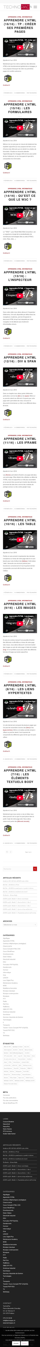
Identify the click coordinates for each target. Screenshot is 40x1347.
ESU (4, 962)
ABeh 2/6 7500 (7, 1046)
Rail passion (19, 1071)
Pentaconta (23, 1068)
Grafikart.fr (6, 85)
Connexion (6, 1095)
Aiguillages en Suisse (18, 1046)
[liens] (28, 727)
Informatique (27, 17)
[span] (27, 396)
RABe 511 (29, 1068)
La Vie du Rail (7, 1065)
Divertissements (8, 954)
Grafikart (29, 1059)
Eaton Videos (7, 957)
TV (4, 1033)
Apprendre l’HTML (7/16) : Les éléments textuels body (20, 776)
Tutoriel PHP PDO (9, 1030)
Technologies (7, 1020)
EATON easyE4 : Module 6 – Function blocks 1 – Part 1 (17, 905)
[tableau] (24, 561)
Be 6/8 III (15, 1049)
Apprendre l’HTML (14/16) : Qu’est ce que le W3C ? (20, 195)
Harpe (5, 1062)
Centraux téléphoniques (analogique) (14, 943)
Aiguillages (6, 938)
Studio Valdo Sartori (9, 1134)
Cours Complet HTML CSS (11, 949)
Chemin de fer (7, 946)
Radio (5, 1001)
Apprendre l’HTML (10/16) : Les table (20, 522)
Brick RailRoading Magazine (16, 1053)
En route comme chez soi (10, 1059)
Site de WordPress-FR (10, 1103)
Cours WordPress (8, 951)
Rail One (6, 1004)
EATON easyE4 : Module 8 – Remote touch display (15, 898)
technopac (33, 93)
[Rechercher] (30, 7)
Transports (6, 1025)
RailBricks (6, 1007)
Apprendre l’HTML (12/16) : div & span (20, 359)
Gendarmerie (7, 967)
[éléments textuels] (23, 821)
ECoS (33, 1056)
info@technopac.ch (9, 1320)
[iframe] (8, 475)
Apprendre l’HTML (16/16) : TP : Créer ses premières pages (20, 26)
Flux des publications (9, 1098)
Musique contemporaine (10, 993)
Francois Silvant (21, 1059)
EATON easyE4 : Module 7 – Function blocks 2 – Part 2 (17, 902)
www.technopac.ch (9, 1323)
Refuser (24, 1343)
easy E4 (20, 1056)
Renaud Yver (7, 1074)
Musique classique (9, 991)
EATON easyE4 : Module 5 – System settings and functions (17, 909)
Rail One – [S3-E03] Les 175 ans (11, 884)
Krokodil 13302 (25, 1062)
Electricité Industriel (9, 959)
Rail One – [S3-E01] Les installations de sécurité (15, 891)
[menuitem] (30, 7)
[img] (4, 650)
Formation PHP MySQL (10, 964)
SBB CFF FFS (7, 1009)
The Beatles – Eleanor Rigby (10, 895)
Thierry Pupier (13, 1077)
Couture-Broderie (8, 1122)
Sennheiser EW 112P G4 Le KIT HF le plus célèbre (16, 881)
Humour (5, 970)
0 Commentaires (19, 93)
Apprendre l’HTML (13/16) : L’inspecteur (20, 276)
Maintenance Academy (10, 983)
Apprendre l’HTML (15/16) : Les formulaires (20, 108)
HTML (10, 1062)
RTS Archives (7, 1131)
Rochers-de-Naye (16, 1074)
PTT (4, 999)
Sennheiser (6, 1014)
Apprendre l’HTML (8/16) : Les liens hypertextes (20, 689)
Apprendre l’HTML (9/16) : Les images (20, 606)
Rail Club (6, 1071)
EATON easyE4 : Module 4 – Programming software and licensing (19, 913)
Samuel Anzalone (26, 1074)
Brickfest (6, 1053)
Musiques (6, 996)
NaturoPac (6, 1126)
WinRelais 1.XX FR (8, 1080)
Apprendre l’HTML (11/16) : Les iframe (20, 441)
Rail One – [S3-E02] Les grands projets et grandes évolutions (18, 888)
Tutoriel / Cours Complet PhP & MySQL (15, 1028)
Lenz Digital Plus (8, 980)
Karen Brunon (16, 1062)
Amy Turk (26, 1046)
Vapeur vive (21, 1077)
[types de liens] (8, 730)
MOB (4, 985)
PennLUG (16, 1068)
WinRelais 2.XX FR (29, 1080)
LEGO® (5, 978)
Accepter (16, 1343)
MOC (20, 1065)
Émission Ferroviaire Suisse (10, 1083)
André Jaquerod (7, 1049)
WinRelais (6, 1035)
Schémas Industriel (9, 1012)
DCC (15, 1056)
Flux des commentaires (10, 1100)
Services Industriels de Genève (13, 1017)
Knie (4, 975)
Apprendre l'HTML (14, 17)
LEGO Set (14, 1065)
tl (3, 1022)
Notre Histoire (7, 1129)
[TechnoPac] (16, 7)
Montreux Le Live (27, 1065)
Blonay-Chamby (28, 1049)
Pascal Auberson (8, 1068)
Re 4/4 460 (26, 1071)
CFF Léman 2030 (8, 1056)
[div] (19, 396)
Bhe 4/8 (21, 1049)
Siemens (6, 1077)
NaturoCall (6, 1124)
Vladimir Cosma (29, 1077)
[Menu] (34, 7)
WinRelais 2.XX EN (19, 1080)
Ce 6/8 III (27, 1053)
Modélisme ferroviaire (10, 988)
